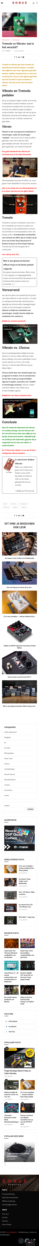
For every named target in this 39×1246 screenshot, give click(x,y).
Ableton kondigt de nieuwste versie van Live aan (11, 1094)
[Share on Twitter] (16, 57)
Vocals (6, 795)
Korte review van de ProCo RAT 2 (19, 677)
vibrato (24, 507)
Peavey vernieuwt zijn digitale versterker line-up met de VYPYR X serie (26, 1119)
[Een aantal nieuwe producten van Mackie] (11, 990)
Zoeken (7, 805)
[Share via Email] (23, 57)
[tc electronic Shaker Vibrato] (19, 475)
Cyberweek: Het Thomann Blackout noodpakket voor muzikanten (10, 954)
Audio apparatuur (10, 732)
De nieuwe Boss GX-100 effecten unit (26, 906)
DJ (5, 743)
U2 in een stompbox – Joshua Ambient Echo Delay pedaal (26, 868)
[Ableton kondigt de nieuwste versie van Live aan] (11, 1085)
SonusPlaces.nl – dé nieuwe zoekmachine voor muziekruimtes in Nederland (11, 977)
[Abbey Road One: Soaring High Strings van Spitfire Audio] (27, 990)
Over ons (5, 1214)
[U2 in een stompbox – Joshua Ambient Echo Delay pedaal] (19, 602)
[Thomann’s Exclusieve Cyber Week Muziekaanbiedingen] (11, 1108)
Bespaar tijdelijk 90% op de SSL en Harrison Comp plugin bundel (26, 976)
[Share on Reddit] (19, 57)
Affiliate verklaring (8, 1201)
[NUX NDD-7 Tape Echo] (10, 920)
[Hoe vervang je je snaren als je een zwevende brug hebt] (19, 573)
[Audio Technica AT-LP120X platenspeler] (19, 1152)
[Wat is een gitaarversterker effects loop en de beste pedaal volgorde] (19, 691)
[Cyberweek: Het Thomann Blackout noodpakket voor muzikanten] (11, 943)
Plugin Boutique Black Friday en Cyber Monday (17, 1072)
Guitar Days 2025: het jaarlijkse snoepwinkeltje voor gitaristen (27, 954)
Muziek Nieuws (9, 774)
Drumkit (7, 748)
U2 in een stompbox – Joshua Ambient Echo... (19, 616)
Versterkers (8, 790)
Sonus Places (6, 1224)
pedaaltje (6, 507)
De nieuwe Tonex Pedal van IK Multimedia (19, 558)
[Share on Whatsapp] (21, 57)
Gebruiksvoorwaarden (10, 1197)
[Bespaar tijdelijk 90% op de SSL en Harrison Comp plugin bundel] (27, 965)
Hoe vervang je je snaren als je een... (19, 587)
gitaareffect (23, 504)
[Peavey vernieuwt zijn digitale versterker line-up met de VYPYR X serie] (27, 1108)
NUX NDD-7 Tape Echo (27, 917)
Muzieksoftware (10, 780)
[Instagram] (21, 1241)
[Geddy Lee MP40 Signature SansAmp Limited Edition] (19, 631)
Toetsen (7, 785)
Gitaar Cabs (8, 758)
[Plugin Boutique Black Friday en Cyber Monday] (19, 1058)
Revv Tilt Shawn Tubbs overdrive (27, 893)
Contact (4, 1217)
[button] (19, 1163)
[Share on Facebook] (14, 57)
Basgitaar (7, 737)
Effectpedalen (9, 753)
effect (5, 504)
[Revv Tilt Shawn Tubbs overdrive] (10, 895)
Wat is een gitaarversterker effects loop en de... (19, 706)
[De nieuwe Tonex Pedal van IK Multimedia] (19, 543)
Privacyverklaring (8, 1194)
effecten (13, 504)
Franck (8, 51)
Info (4, 1190)
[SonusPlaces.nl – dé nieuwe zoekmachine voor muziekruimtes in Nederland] (11, 965)
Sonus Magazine (11, 1232)
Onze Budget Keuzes (9, 1204)
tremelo (15, 507)
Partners (5, 1221)
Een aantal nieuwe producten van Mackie (10, 999)
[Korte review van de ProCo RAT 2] (19, 662)
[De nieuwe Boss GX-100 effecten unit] (10, 908)
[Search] (37, 3)
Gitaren (7, 764)
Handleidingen (9, 769)
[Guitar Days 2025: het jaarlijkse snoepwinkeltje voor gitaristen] (27, 943)
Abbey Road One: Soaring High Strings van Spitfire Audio (27, 1000)
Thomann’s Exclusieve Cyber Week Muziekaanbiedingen (11, 1118)
